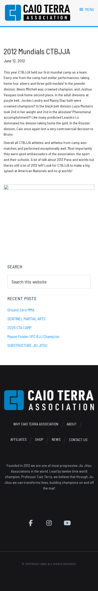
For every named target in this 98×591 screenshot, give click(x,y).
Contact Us (78, 439)
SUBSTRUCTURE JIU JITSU (27, 345)
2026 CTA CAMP (19, 327)
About (72, 424)
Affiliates (18, 439)
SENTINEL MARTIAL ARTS (26, 318)
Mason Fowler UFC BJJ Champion (33, 336)
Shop (39, 439)
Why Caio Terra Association (35, 424)
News (56, 439)
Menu (89, 9)
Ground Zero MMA (20, 309)
